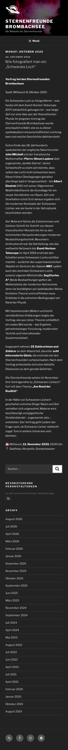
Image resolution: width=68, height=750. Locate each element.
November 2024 (15, 608)
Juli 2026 (11, 526)
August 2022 (13, 645)
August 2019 (13, 711)
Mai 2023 (11, 637)
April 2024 (12, 630)
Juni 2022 (11, 659)
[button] (8, 498)
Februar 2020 (14, 689)
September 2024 (16, 615)
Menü (35, 40)
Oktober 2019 (14, 704)
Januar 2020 (13, 696)
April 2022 (12, 667)
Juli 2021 (11, 674)
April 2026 (12, 534)
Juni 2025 (11, 593)
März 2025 (12, 600)
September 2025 (16, 585)
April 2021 (11, 681)
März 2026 (12, 541)
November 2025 (15, 571)
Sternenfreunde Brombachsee (29, 24)
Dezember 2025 (15, 563)
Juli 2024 (11, 622)
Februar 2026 (14, 548)
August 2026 (13, 519)
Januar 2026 (13, 556)
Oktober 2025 (14, 578)
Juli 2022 (11, 652)
